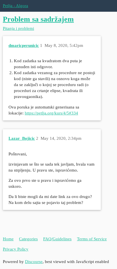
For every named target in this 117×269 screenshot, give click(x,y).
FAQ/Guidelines (57, 239)
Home (8, 239)
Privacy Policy (15, 249)
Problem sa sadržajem (38, 19)
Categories (28, 239)
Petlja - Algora (15, 5)
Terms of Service (92, 239)
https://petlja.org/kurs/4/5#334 (51, 113)
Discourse (34, 261)
